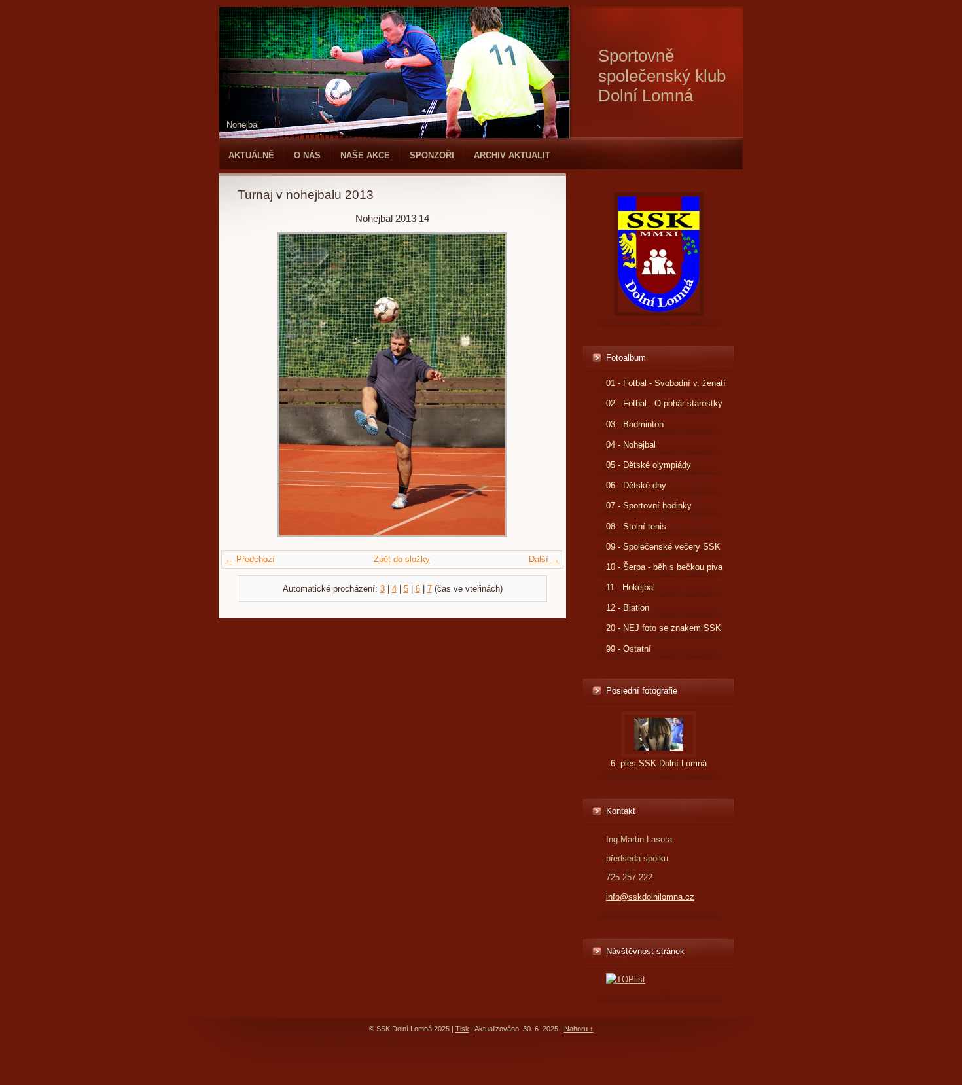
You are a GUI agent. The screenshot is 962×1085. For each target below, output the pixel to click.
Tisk (462, 1029)
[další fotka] (526, 384)
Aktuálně (251, 155)
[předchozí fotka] (259, 384)
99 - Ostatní (628, 649)
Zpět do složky (402, 559)
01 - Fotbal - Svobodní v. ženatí (666, 383)
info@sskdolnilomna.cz (650, 897)
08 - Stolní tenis (636, 526)
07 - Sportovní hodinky (649, 505)
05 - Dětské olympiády (648, 465)
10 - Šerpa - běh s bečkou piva (664, 567)
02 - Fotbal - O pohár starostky (664, 403)
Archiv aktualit (512, 155)
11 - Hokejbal (630, 587)
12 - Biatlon (627, 608)
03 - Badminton (635, 424)
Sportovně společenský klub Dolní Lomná (662, 75)
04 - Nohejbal (631, 445)
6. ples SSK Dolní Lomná (659, 763)
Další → (544, 559)
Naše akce (365, 155)
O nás (307, 155)
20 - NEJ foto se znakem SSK (663, 628)
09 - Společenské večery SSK (663, 547)
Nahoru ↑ (579, 1029)
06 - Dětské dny (636, 485)
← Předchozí (250, 559)
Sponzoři (432, 155)
